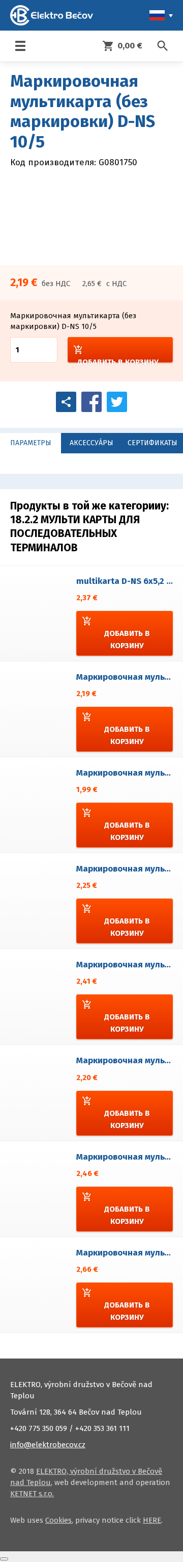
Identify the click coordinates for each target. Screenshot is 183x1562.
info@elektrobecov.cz (47, 1444)
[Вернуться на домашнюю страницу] (51, 15)
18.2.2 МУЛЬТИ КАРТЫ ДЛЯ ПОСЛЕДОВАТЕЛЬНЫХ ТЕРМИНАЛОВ (75, 533)
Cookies (58, 1520)
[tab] (30, 443)
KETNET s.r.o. (32, 1493)
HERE (152, 1520)
